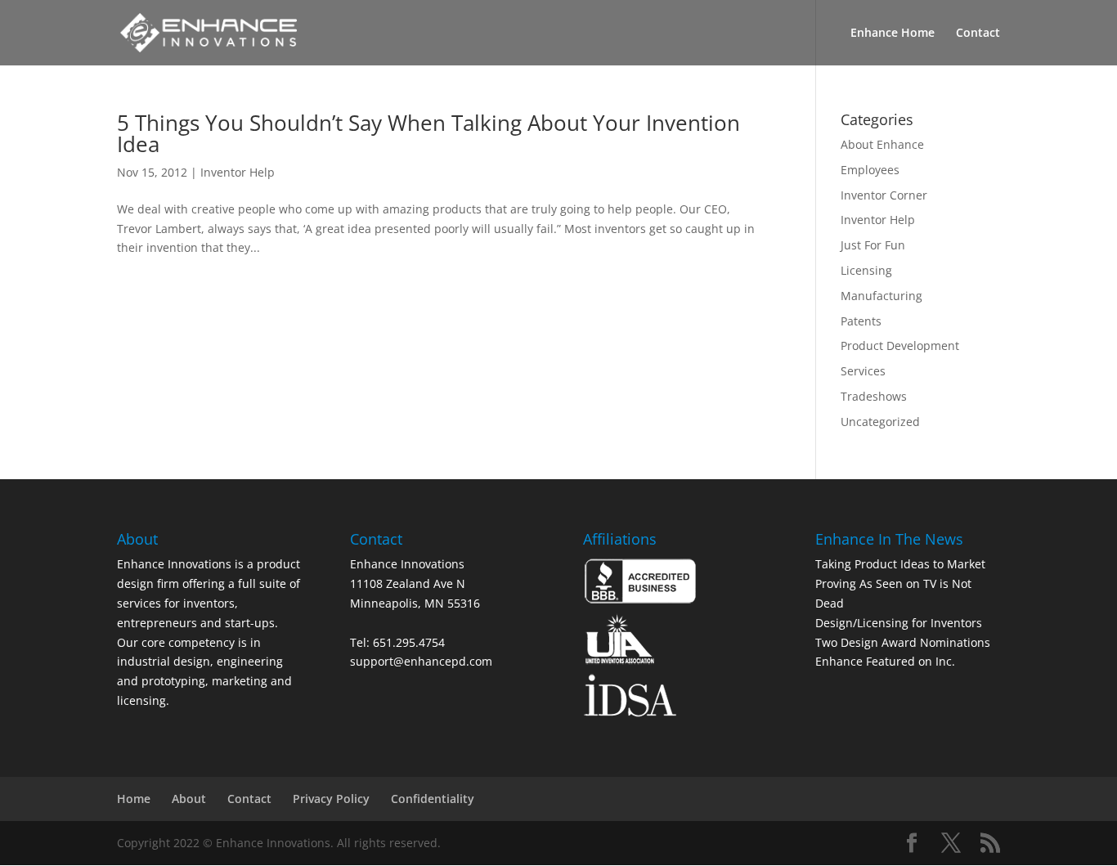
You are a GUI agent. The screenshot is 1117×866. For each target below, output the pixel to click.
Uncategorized (880, 421)
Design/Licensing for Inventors (898, 622)
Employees (870, 169)
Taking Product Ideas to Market (900, 564)
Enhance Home (892, 33)
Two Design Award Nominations (902, 642)
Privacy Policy (331, 798)
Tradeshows (874, 396)
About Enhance (882, 144)
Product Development (900, 345)
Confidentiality (432, 798)
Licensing (866, 270)
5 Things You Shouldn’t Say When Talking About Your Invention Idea (428, 133)
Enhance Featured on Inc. (885, 661)
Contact (978, 33)
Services (863, 371)
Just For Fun (873, 245)
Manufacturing (881, 295)
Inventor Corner (884, 195)
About (189, 798)
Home (133, 798)
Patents (861, 321)
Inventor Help (237, 172)
